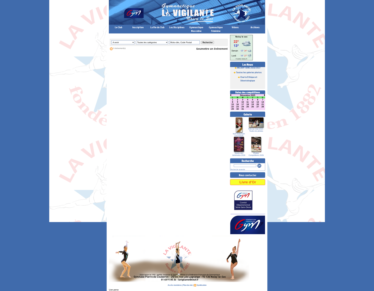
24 (242, 106)
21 (263, 104)
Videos (235, 27)
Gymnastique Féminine (216, 29)
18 (247, 104)
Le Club (118, 27)
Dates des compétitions (247, 92)
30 (237, 109)
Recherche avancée (238, 169)
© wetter (238, 59)
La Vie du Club (157, 27)
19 (252, 104)
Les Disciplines (177, 27)
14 (263, 102)
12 (252, 102)
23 (237, 106)
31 (242, 109)
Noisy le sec (241, 36)
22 (232, 106)
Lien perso (114, 290)
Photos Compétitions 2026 (256, 154)
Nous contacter (247, 175)
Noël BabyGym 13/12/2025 (239, 135)
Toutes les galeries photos (249, 69)
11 (247, 102)
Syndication (201, 285)
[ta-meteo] (241, 38)
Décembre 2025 (247, 95)
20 (258, 104)
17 (242, 104)
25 (247, 106)
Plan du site (188, 285)
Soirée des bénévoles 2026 (238, 154)
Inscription (138, 27)
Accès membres (175, 285)
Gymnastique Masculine (196, 29)
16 (237, 104)
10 (242, 102)
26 (252, 106)
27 (258, 106)
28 (263, 106)
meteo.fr (244, 59)
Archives (255, 27)
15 (232, 104)
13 (258, 102)
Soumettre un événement (212, 48)
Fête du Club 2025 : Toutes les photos (256, 130)
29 (232, 109)
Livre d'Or (247, 182)
